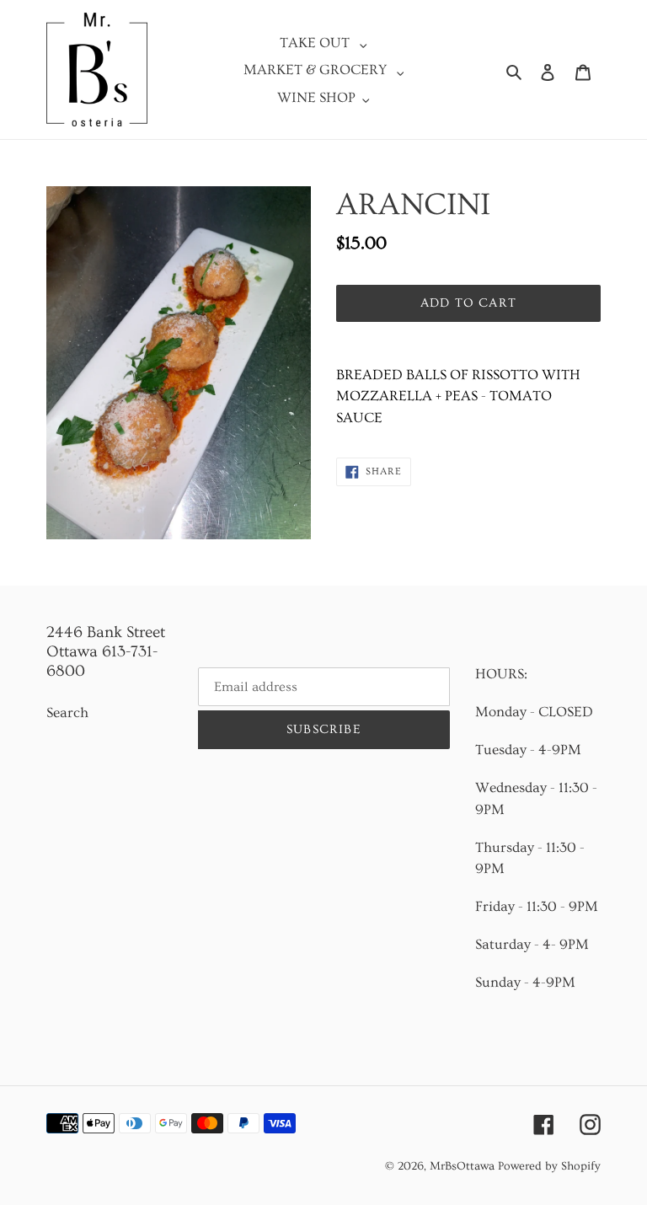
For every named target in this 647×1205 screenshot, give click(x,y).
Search (67, 712)
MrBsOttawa (462, 1166)
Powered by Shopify (549, 1166)
